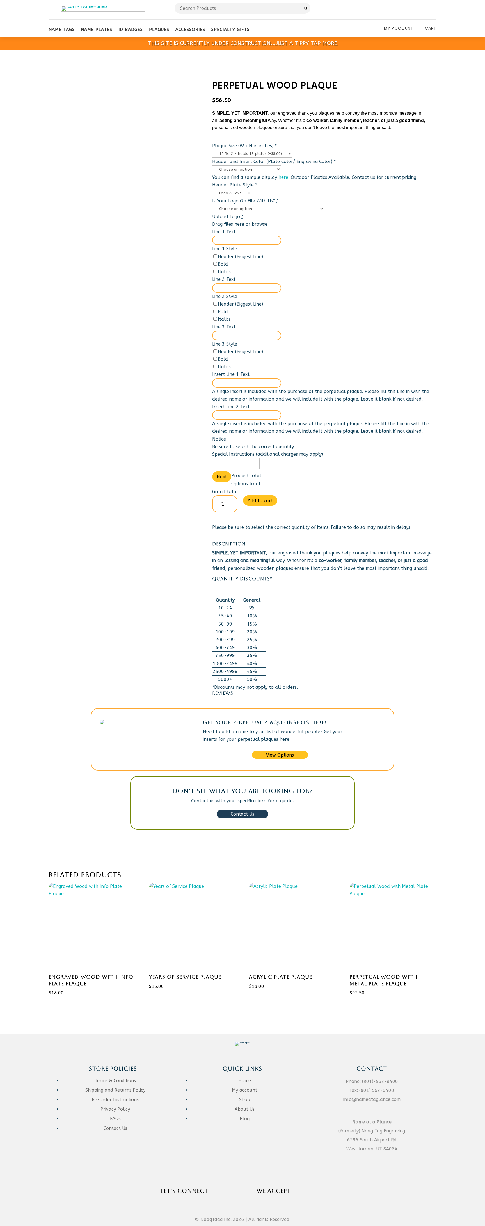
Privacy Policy (115, 1109)
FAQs (115, 1118)
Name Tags (62, 29)
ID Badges (130, 29)
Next (222, 476)
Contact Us (242, 814)
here (283, 177)
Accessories (190, 29)
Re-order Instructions (115, 1099)
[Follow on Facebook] (420, 9)
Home (244, 1080)
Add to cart (260, 500)
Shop (244, 1099)
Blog (245, 1118)
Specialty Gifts (230, 29)
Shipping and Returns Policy (115, 1090)
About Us (245, 1109)
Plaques (159, 29)
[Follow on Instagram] (431, 9)
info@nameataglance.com (372, 1099)
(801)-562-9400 (380, 1081)
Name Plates (96, 29)
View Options (280, 754)
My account (244, 1090)
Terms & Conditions (115, 1080)
